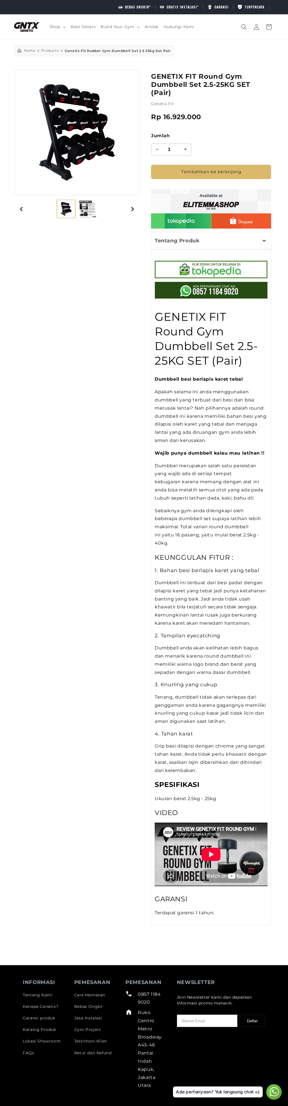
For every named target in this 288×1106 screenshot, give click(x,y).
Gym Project (87, 1029)
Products (49, 50)
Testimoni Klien (90, 1041)
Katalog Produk (39, 1029)
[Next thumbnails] (132, 209)
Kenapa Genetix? (40, 1006)
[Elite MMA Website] (211, 201)
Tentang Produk (177, 241)
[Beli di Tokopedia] (181, 221)
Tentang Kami (37, 994)
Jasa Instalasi (88, 1018)
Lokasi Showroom (42, 1041)
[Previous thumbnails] (21, 209)
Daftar (252, 1021)
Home (29, 51)
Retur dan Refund (93, 1052)
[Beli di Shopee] (241, 221)
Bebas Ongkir (88, 1006)
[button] (57, 27)
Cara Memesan (89, 994)
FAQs (28, 1052)
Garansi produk (39, 1018)
